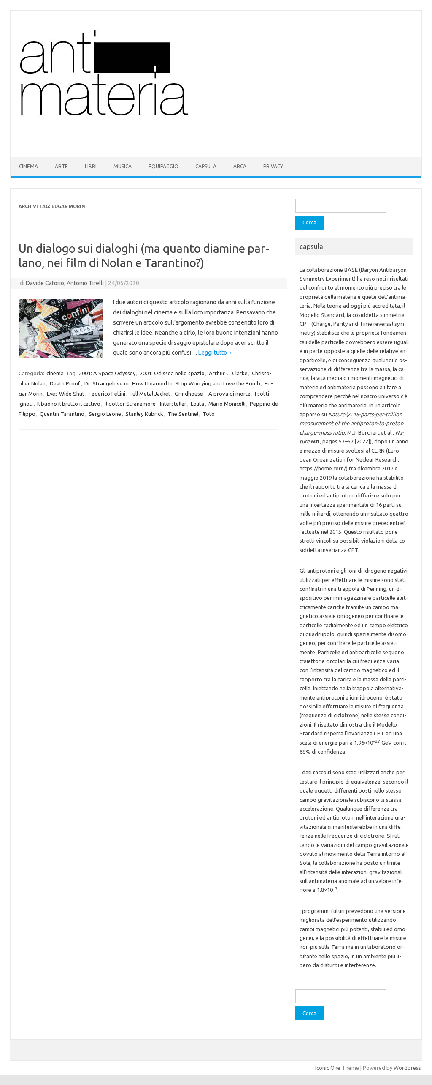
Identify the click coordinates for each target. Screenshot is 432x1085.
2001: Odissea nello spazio (172, 373)
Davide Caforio (45, 283)
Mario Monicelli (227, 404)
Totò (208, 414)
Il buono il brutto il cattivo (68, 404)
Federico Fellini (107, 393)
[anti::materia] (130, 142)
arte (61, 166)
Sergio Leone (105, 414)
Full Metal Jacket (150, 393)
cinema (28, 166)
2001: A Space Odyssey (107, 373)
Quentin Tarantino (62, 414)
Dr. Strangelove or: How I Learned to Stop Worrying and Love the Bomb (172, 383)
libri (91, 166)
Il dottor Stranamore (130, 404)
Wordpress (407, 1068)
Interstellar (173, 404)
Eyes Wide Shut (65, 393)
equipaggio (163, 166)
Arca (239, 166)
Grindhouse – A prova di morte (213, 393)
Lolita (197, 404)
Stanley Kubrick (144, 414)
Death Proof (65, 383)
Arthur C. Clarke (228, 373)
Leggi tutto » (214, 352)
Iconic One (327, 1068)
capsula (205, 166)
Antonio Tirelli (85, 283)
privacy (273, 166)
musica (122, 166)
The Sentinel (182, 414)
